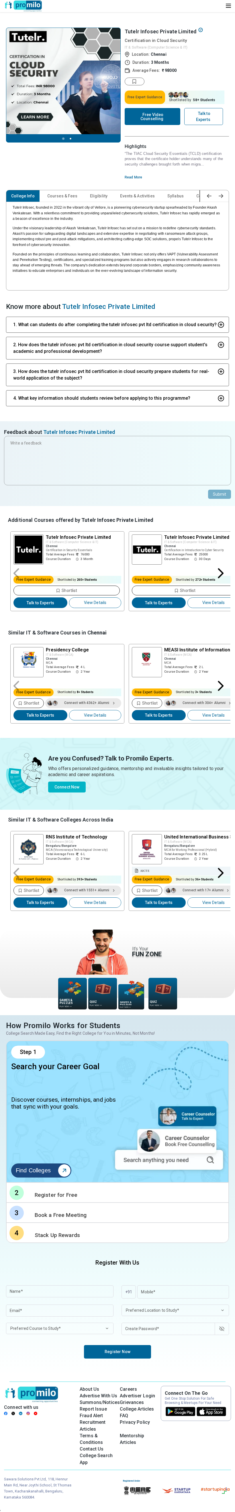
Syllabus (175, 196)
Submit (219, 494)
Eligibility (99, 196)
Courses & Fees (62, 196)
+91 (128, 1292)
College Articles (137, 1409)
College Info (23, 196)
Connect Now (67, 787)
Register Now (117, 1351)
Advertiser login (137, 1395)
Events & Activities (137, 196)
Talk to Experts (40, 603)
